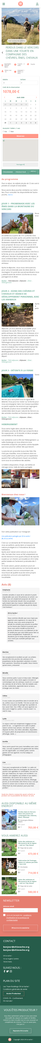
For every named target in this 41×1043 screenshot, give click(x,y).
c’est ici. (10, 195)
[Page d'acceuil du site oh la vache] (20, 6)
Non (12, 131)
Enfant (23, 79)
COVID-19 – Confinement (13, 998)
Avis (33, 171)
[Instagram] (11, 971)
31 (5, 123)
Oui (5, 131)
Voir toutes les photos (16, 41)
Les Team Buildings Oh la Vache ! (16, 986)
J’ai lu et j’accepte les (18, 917)
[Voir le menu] (4, 3)
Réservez (20, 136)
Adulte (5, 79)
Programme (8, 172)
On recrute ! (7, 1001)
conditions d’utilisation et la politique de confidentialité (18, 917)
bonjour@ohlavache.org (16, 947)
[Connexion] (37, 4)
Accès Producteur (13, 994)
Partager (20, 164)
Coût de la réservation (11, 87)
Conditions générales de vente (15, 989)
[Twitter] (7, 971)
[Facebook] (4, 971)
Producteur (21, 172)
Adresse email (8, 906)
